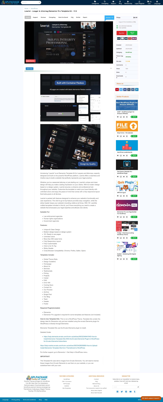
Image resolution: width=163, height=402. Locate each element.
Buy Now (121, 33)
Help (46, 399)
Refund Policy (96, 383)
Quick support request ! (152, 398)
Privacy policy (16, 399)
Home (26, 8)
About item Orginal (96, 390)
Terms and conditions (29, 399)
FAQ (96, 381)
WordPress (34, 8)
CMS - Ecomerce (66, 381)
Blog (40, 399)
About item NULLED (96, 393)
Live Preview (30, 61)
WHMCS (66, 386)
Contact (96, 379)
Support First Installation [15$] (127, 22)
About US (96, 386)
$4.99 (134, 116)
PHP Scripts (66, 383)
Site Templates (67, 388)
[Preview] (121, 117)
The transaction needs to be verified (96, 388)
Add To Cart (132, 33)
